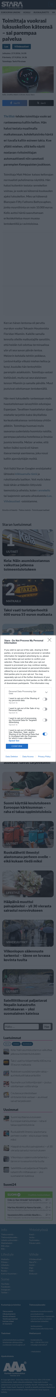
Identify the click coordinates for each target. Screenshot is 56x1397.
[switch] (45, 699)
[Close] (50, 641)
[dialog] (28, 698)
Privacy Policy (44, 756)
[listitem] (28, 692)
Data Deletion (12, 756)
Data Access (28, 756)
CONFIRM (17, 746)
